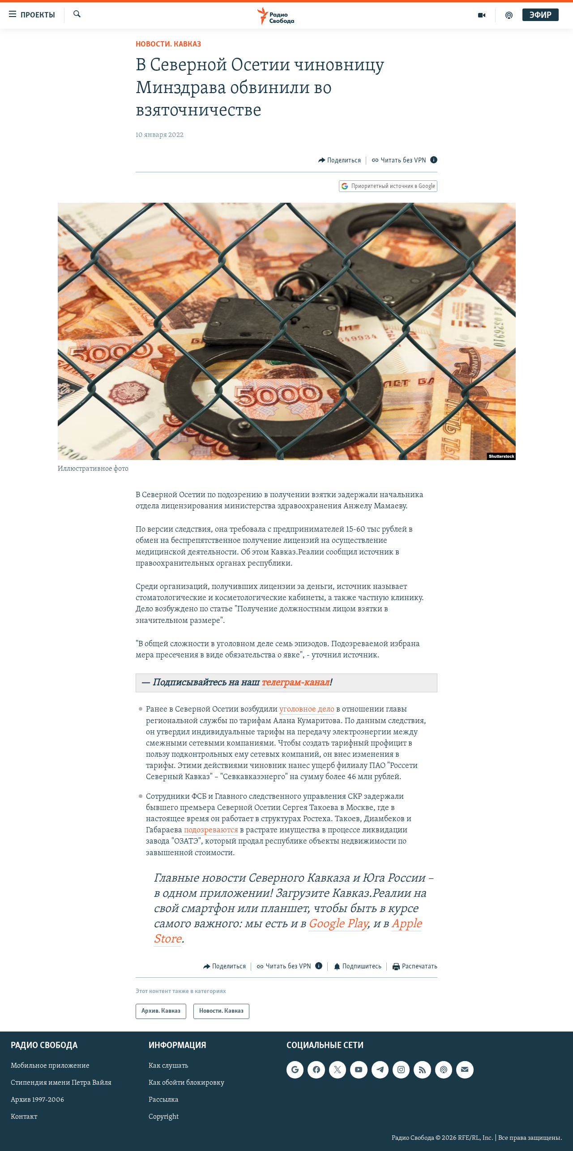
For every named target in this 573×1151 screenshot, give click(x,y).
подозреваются (210, 831)
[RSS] (422, 1070)
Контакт (24, 1117)
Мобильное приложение (50, 1066)
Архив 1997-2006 (37, 1100)
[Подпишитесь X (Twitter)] (337, 1070)
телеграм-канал (295, 682)
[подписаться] (464, 1070)
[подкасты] (509, 15)
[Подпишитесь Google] (295, 1070)
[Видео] (482, 15)
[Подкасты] (443, 1070)
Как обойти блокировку (186, 1083)
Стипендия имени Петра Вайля (61, 1083)
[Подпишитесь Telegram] (380, 1070)
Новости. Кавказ (168, 45)
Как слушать (168, 1066)
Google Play (337, 924)
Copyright (164, 1117)
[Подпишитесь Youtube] (358, 1070)
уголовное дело (306, 710)
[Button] (339, 160)
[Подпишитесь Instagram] (401, 1070)
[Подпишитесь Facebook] (316, 1070)
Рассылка (164, 1100)
